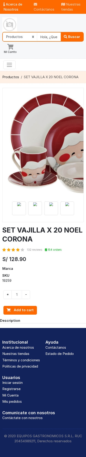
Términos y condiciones (21, 360)
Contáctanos (44, 9)
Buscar (73, 36)
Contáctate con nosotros (22, 418)
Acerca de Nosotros (12, 7)
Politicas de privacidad (20, 366)
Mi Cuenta (10, 395)
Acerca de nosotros (18, 347)
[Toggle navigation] (9, 64)
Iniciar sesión (12, 382)
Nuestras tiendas (70, 7)
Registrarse (11, 389)
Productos (10, 77)
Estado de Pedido (59, 353)
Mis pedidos (12, 401)
